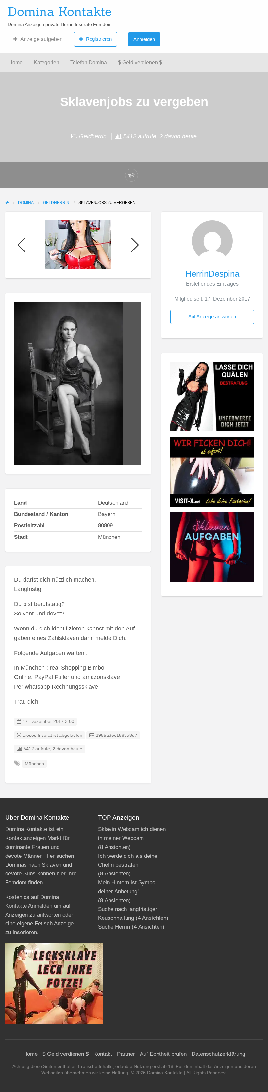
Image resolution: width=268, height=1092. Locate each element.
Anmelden (144, 39)
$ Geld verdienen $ (140, 62)
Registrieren (99, 39)
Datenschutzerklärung (218, 1054)
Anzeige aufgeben (41, 39)
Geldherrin (93, 136)
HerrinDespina (212, 273)
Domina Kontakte (59, 11)
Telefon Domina (88, 62)
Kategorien (46, 62)
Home (15, 62)
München (34, 763)
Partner (126, 1054)
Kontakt (102, 1054)
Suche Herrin (114, 927)
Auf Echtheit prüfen (163, 1054)
